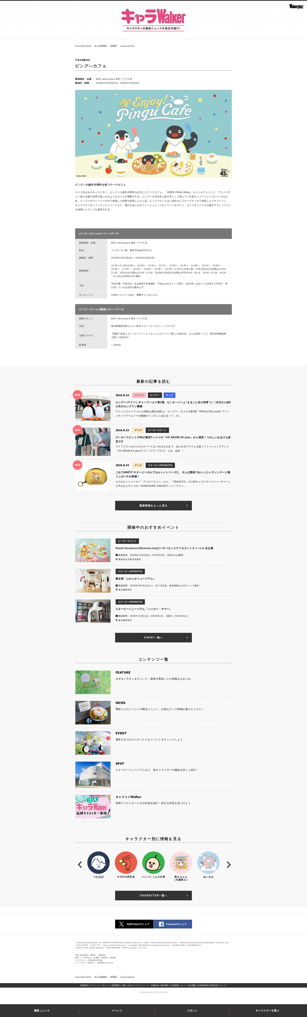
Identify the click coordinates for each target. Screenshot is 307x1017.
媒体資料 (165, 985)
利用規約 (84, 985)
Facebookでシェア (176, 924)
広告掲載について (178, 985)
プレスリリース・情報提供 (147, 985)
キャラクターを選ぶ (267, 1010)
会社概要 (192, 985)
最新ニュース (42, 1010)
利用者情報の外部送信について (212, 985)
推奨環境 (116, 985)
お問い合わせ (127, 985)
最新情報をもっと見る (153, 505)
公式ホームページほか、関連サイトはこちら (134, 295)
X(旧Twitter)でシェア (137, 924)
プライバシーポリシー (100, 985)
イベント (117, 1010)
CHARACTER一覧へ (153, 895)
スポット (192, 1010)
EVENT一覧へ (153, 637)
